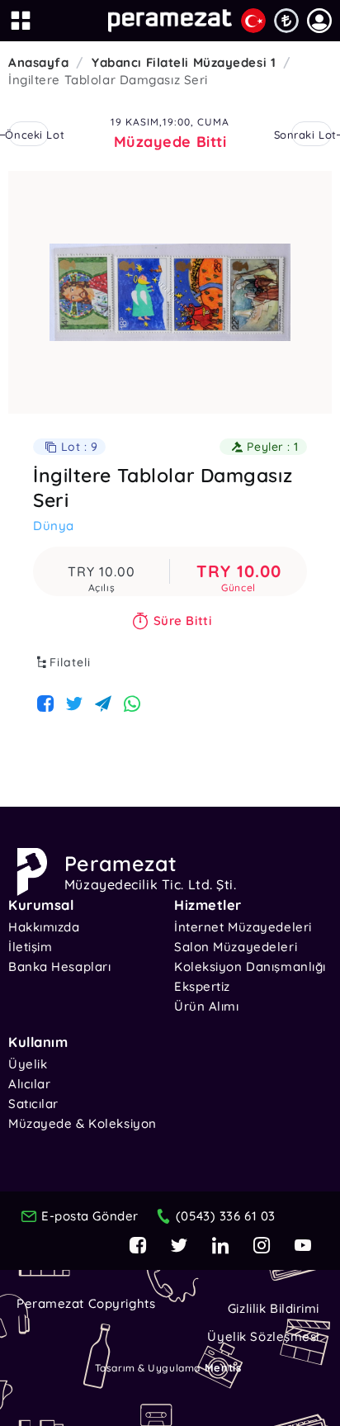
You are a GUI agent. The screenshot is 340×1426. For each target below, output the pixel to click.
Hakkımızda (44, 927)
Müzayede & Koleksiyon (82, 1123)
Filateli (70, 662)
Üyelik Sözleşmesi (263, 1336)
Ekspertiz (202, 986)
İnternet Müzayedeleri (243, 927)
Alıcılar (29, 1084)
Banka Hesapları (59, 966)
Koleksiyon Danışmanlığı (250, 966)
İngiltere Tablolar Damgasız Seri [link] (108, 80)
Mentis (223, 1367)
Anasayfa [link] (38, 62)
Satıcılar (33, 1103)
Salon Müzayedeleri (235, 947)
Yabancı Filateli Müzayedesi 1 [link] (184, 62)
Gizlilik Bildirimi (273, 1308)
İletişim (30, 947)
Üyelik (27, 1064)
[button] (319, 20)
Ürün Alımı (206, 1006)
